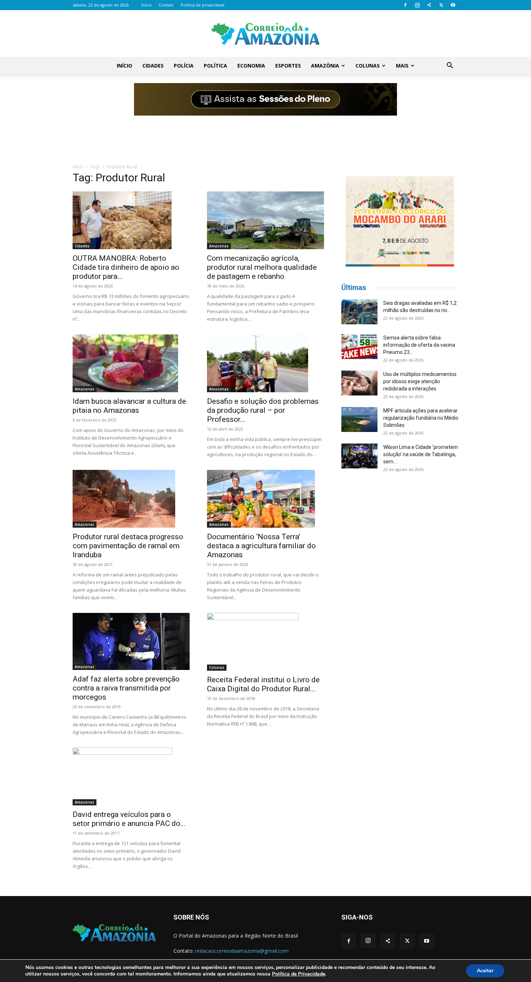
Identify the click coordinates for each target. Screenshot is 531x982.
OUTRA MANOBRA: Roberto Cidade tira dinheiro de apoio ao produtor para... (126, 267)
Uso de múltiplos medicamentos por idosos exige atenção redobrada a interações (420, 381)
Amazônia (325, 65)
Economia (251, 65)
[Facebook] (405, 5)
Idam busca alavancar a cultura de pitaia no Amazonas (129, 406)
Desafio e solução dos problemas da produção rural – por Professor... (263, 410)
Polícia (184, 65)
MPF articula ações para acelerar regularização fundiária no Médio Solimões (420, 418)
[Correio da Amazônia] (265, 34)
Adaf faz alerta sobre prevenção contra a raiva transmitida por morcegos (126, 688)
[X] (441, 5)
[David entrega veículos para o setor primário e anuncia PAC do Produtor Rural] (131, 776)
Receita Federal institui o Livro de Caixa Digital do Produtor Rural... (263, 684)
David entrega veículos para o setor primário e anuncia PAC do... (129, 819)
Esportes (288, 65)
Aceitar (485, 970)
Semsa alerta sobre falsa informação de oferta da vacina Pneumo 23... (419, 345)
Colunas (367, 65)
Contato (166, 5)
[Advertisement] (265, 134)
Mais (402, 65)
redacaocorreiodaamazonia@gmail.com (242, 950)
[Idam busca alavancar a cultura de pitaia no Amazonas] (131, 363)
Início (146, 5)
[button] (449, 66)
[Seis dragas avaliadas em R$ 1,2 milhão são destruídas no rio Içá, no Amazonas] (359, 311)
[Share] (429, 5)
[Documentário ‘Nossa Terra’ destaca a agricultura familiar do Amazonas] (265, 499)
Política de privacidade (203, 5)
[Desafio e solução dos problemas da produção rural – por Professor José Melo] (265, 363)
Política (215, 65)
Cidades (153, 65)
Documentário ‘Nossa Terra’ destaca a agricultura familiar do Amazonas (261, 545)
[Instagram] (417, 5)
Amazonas (219, 245)
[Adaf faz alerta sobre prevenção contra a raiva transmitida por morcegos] (131, 641)
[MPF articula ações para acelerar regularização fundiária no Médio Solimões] (359, 419)
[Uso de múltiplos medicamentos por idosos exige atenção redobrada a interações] (359, 383)
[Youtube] (453, 5)
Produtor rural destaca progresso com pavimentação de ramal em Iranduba (128, 545)
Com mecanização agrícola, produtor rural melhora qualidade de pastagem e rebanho (262, 267)
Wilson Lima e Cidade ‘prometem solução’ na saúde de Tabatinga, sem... (420, 454)
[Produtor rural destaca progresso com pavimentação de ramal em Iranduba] (131, 499)
